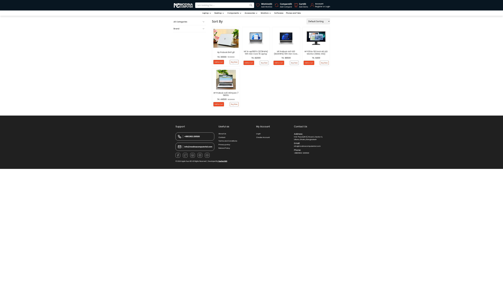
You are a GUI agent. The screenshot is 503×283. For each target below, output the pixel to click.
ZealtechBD (222, 161)
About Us (222, 133)
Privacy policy (224, 144)
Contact (221, 137)
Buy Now (234, 62)
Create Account (263, 137)
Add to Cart (219, 62)
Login (258, 133)
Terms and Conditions (227, 141)
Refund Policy (224, 148)
